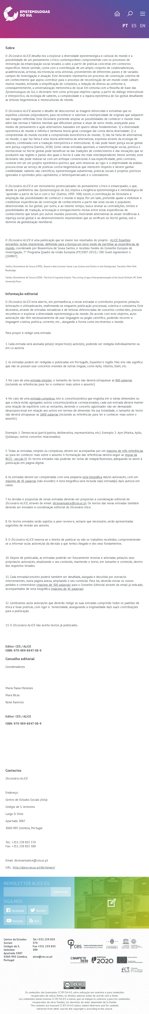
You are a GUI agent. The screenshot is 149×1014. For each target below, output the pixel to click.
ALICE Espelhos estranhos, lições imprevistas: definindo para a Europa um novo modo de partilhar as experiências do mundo (72, 244)
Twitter (40, 911)
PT (125, 26)
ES (134, 26)
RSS (36, 921)
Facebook (17, 911)
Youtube (17, 921)
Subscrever (61, 892)
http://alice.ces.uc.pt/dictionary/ (34, 867)
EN (142, 26)
